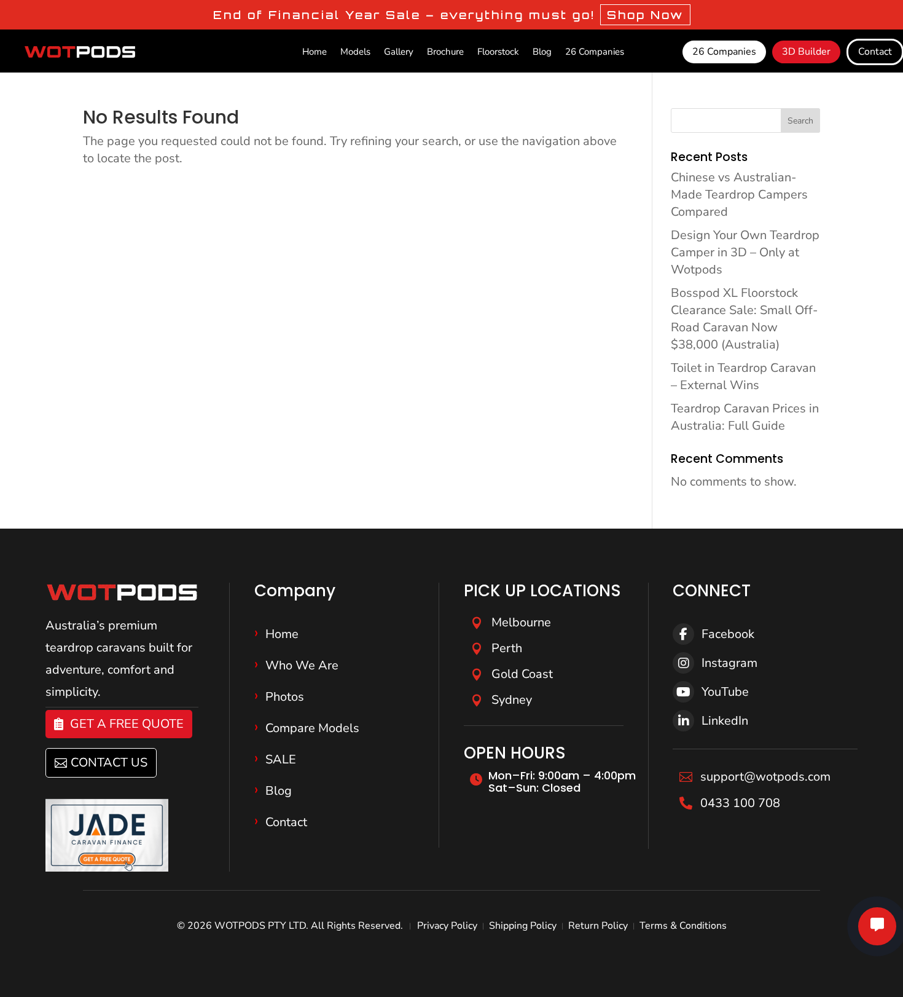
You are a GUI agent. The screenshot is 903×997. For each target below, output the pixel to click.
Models (355, 52)
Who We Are (301, 665)
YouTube (725, 692)
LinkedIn (725, 720)
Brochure (445, 52)
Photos (284, 696)
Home (314, 52)
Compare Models (312, 728)
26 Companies (594, 52)
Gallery (398, 52)
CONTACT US (109, 762)
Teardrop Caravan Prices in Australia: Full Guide (745, 417)
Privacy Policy (447, 925)
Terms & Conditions (683, 925)
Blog (542, 52)
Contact (286, 822)
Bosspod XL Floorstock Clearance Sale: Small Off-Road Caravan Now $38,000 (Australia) (744, 319)
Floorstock (498, 52)
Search (800, 121)
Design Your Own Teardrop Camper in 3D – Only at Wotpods (745, 252)
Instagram (729, 663)
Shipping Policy (523, 925)
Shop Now (645, 15)
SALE (280, 759)
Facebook (728, 634)
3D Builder (806, 51)
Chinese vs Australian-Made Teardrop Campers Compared (739, 194)
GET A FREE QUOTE (127, 723)
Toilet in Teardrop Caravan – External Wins (743, 376)
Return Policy (598, 925)
